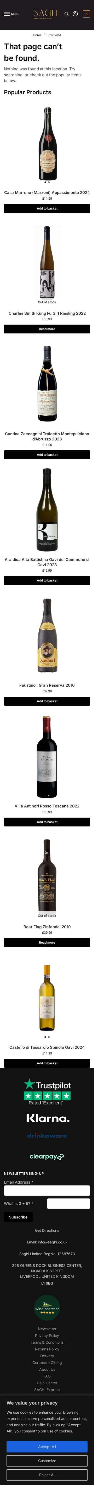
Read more (47, 329)
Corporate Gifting (47, 1362)
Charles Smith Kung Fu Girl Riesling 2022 (47, 313)
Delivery (47, 1356)
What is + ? (18, 1203)
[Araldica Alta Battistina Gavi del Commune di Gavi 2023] (47, 510)
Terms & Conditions (47, 1342)
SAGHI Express (47, 1389)
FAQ (47, 1376)
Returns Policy (47, 1349)
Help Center (47, 1383)
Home (37, 35)
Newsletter (47, 1328)
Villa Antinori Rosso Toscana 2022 (47, 806)
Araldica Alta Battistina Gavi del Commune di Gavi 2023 (47, 562)
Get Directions (47, 1230)
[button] (86, 14)
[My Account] (75, 14)
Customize (47, 1460)
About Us (47, 1369)
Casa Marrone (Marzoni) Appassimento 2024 (47, 192)
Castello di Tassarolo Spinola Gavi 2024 (47, 1047)
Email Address (18, 1182)
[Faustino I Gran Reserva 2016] (47, 636)
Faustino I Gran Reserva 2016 (47, 685)
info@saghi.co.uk (52, 1242)
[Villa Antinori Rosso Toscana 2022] (47, 756)
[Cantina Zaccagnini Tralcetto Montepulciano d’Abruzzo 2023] (47, 384)
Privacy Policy (47, 1335)
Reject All (47, 1475)
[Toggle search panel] (66, 14)
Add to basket (47, 208)
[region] (47, 1440)
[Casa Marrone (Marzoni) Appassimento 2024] (47, 143)
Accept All (47, 1446)
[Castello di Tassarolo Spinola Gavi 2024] (47, 998)
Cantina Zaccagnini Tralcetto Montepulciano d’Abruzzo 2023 (47, 436)
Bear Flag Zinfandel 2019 (47, 926)
